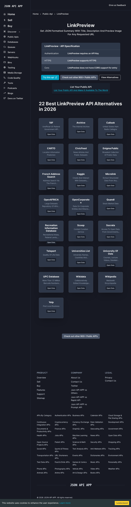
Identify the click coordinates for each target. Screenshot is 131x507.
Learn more (64, 503)
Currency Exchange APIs (81, 423)
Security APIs (96, 442)
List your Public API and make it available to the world (81, 90)
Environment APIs (115, 455)
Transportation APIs (45, 455)
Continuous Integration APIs (43, 423)
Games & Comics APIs (80, 463)
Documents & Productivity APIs (44, 430)
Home (36, 14)
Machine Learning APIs (80, 436)
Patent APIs (59, 442)
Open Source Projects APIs (42, 443)
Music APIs (95, 462)
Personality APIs (115, 462)
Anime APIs (59, 473)
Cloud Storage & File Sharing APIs (115, 416)
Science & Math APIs (79, 443)
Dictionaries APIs (97, 455)
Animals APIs (42, 473)
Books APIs (95, 473)
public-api (48, 14)
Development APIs (116, 422)
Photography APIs (62, 469)
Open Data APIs (115, 435)
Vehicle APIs (78, 469)
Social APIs (41, 449)
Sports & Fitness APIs (61, 450)
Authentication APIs (63, 415)
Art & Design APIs (80, 473)
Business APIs (78, 415)
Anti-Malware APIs (98, 449)
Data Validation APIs (96, 423)
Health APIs (41, 435)
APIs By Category (44, 415)
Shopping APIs (114, 442)
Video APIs (94, 469)
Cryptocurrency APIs (61, 423)
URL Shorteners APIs (61, 456)
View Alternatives (109, 77)
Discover (12, 31)
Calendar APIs (96, 415)
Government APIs (115, 429)
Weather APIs (113, 469)
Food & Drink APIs (62, 462)
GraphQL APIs (78, 429)
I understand (122, 503)
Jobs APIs (59, 435)
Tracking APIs (114, 449)
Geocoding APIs (97, 429)
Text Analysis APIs (80, 449)
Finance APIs (60, 429)
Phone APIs (41, 469)
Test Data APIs (43, 462)
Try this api (48, 77)
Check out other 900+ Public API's (79, 77)
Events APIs (77, 455)
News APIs (94, 435)
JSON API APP (13, 6)
